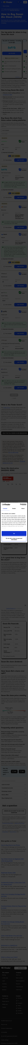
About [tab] (23, 508)
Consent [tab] (5, 508)
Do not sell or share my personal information (14, 539)
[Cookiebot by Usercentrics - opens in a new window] (20, 504)
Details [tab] (14, 508)
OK (14, 533)
